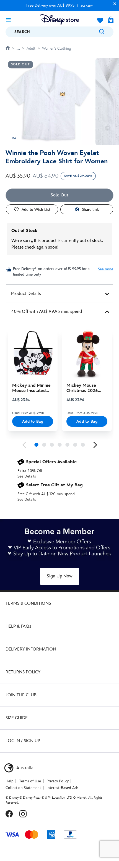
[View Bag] (110, 20)
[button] (113, 3)
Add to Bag (32, 421)
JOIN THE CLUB (21, 695)
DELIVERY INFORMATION (31, 649)
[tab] (59, 294)
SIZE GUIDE (17, 718)
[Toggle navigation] (8, 19)
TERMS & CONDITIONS (28, 603)
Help (10, 781)
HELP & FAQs (18, 626)
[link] (24, 445)
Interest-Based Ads (62, 787)
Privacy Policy (57, 781)
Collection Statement (23, 787)
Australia (24, 768)
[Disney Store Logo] (59, 20)
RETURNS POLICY (23, 672)
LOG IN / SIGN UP (23, 740)
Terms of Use (30, 781)
